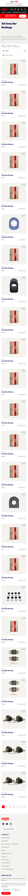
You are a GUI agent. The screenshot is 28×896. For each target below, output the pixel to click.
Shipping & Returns (6, 853)
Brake (3, 12)
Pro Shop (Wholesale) (7, 869)
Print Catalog (5, 866)
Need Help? (5, 841)
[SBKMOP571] (14, 68)
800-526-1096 (6, 838)
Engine (9, 12)
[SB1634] (14, 192)
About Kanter (5, 847)
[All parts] (24, 9)
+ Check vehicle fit (21, 84)
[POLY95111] (14, 719)
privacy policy (4, 886)
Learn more (19, 5)
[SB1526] (14, 347)
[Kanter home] (3, 16)
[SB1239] (14, 533)
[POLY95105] (14, 750)
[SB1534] (14, 316)
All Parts (3, 45)
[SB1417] (14, 502)
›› (24, 807)
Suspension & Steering (19, 12)
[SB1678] (14, 99)
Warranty (4, 856)
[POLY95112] (14, 688)
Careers (4, 850)
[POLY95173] (14, 626)
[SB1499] (14, 378)
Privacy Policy (5, 859)
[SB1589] (14, 254)
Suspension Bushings (6, 46)
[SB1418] (14, 471)
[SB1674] (14, 130)
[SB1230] (14, 564)
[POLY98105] (14, 595)
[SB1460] (14, 409)
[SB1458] (14, 440)
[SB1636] (14, 161)
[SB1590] (14, 223)
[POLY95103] (14, 781)
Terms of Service (6, 863)
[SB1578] (14, 285)
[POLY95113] (14, 657)
